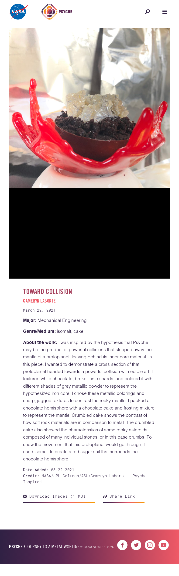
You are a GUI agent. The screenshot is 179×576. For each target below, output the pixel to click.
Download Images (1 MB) (56, 426)
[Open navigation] (165, 12)
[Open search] (147, 12)
